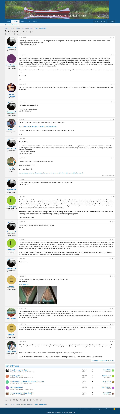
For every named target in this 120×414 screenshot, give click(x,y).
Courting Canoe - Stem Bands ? (21, 393)
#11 (113, 239)
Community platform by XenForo (60, 412)
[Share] (111, 37)
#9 (113, 196)
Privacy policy (99, 409)
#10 (113, 222)
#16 (113, 341)
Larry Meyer (107, 377)
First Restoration (16, 387)
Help (106, 409)
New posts (8, 25)
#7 (113, 158)
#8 (113, 179)
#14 (113, 308)
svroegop (12, 377)
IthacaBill (12, 383)
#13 (113, 276)
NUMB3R (12, 389)
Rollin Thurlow (107, 383)
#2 (113, 55)
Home (8, 22)
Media (35, 22)
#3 (113, 84)
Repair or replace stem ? (19, 370)
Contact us (81, 409)
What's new (24, 22)
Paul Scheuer (13, 395)
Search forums (16, 25)
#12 (113, 258)
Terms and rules (90, 409)
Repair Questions (16, 376)
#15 (113, 324)
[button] (29, 21)
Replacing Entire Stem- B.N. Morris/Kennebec (27, 381)
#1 (113, 37)
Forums (15, 22)
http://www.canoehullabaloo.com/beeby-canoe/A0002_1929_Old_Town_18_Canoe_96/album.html (51, 173)
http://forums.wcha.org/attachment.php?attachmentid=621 (38, 126)
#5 (113, 119)
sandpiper (108, 371)
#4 (113, 102)
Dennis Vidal (9, 34)
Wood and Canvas (29, 372)
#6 (113, 138)
